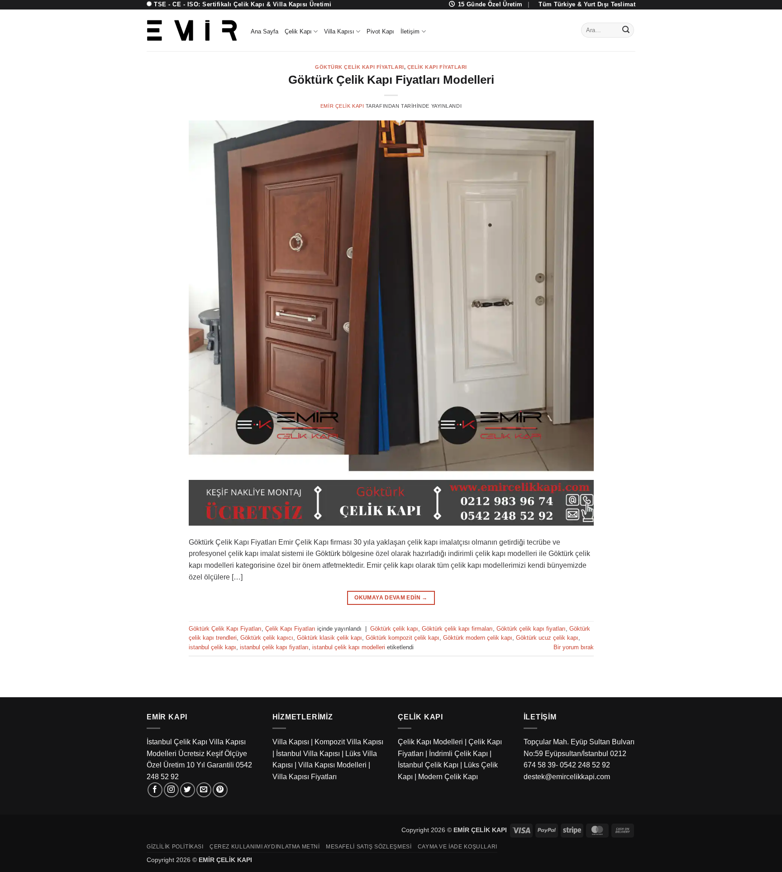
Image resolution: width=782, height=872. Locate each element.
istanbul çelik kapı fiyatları (274, 647)
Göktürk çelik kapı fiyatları (531, 628)
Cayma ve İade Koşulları (457, 846)
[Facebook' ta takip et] (155, 789)
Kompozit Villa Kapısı (349, 742)
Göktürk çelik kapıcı (266, 637)
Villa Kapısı (339, 31)
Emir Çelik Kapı (342, 106)
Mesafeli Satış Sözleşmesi (368, 846)
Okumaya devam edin (390, 597)
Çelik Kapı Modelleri (430, 742)
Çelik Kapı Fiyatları (437, 67)
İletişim (410, 31)
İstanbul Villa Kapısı (308, 753)
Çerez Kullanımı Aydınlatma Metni (265, 846)
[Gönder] (626, 30)
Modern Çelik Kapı (448, 777)
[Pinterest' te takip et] (220, 789)
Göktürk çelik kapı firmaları (457, 628)
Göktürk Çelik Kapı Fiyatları (359, 67)
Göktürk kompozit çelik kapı (402, 637)
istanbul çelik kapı (212, 647)
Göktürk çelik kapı (394, 628)
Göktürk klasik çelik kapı (329, 637)
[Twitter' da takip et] (187, 789)
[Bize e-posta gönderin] (203, 789)
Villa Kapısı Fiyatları (304, 777)
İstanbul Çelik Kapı (428, 765)
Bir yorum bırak (573, 647)
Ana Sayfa (264, 31)
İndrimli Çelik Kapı (458, 753)
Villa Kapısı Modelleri (332, 765)
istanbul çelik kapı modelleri (348, 647)
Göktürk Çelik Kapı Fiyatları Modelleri (391, 79)
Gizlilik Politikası (175, 846)
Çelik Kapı (298, 31)
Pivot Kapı (380, 31)
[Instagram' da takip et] (171, 789)
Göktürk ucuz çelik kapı (547, 637)
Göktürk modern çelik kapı (477, 637)
